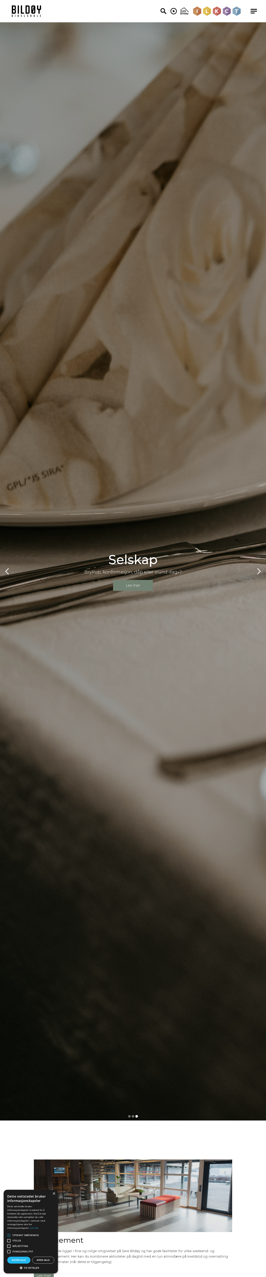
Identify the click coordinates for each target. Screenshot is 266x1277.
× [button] (53, 1193)
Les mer (34, 1227)
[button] (7, 571)
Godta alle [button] (19, 1260)
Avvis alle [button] (43, 1260)
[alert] (31, 1231)
